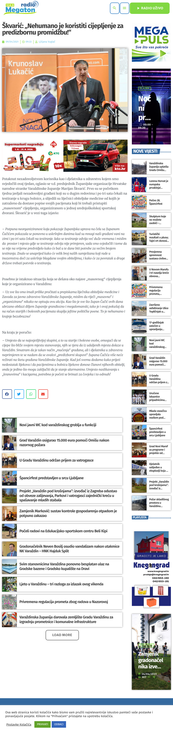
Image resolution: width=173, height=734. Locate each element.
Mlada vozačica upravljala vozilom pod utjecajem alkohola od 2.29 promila (158, 419)
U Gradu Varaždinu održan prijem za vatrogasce (56, 460)
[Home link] (21, 8)
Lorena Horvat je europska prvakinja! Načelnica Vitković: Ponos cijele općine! (158, 189)
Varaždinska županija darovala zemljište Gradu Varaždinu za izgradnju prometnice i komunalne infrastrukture (66, 619)
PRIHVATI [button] (42, 724)
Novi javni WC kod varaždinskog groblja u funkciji (57, 425)
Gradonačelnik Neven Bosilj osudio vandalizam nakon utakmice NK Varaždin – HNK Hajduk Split (69, 548)
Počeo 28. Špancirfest (155, 202)
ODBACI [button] (59, 724)
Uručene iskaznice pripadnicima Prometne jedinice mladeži (158, 400)
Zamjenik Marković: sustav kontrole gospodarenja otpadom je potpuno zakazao (68, 513)
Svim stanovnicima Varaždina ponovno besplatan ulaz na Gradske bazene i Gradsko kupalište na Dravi (64, 566)
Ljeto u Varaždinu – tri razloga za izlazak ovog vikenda (61, 584)
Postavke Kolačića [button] (18, 724)
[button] (7, 394)
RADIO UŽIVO (149, 8)
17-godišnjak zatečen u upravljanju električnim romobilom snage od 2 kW (157, 331)
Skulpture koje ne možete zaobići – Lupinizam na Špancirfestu (157, 223)
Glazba (145, 88)
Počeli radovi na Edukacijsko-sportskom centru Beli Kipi (63, 531)
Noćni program (144, 117)
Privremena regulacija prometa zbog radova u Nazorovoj (63, 601)
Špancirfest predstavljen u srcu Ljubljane (51, 478)
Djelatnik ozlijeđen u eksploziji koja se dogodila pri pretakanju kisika (159, 471)
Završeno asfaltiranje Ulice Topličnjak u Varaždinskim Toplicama (158, 311)
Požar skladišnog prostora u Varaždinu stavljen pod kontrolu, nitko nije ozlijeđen (159, 508)
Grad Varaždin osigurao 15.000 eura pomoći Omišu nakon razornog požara (64, 442)
